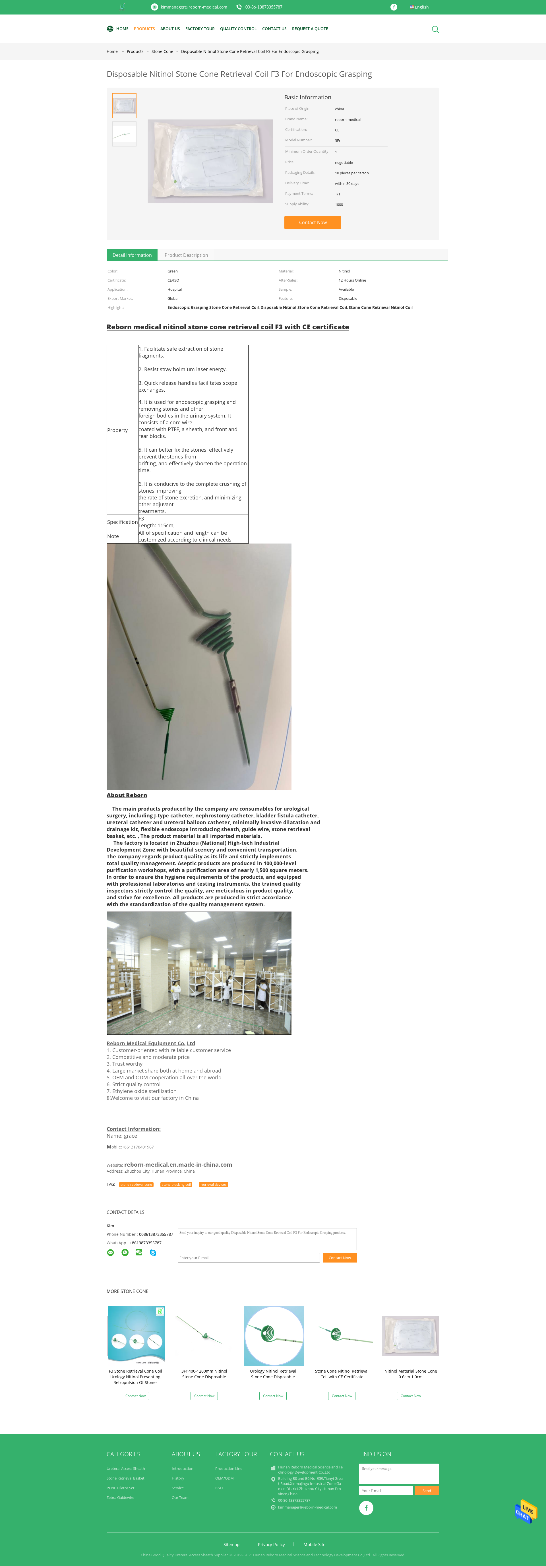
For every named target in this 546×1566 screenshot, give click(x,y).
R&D (219, 1487)
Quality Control (238, 28)
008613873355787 (156, 1234)
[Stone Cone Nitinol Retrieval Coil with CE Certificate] (343, 1335)
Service (178, 1487)
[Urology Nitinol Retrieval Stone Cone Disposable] (274, 1335)
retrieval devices (213, 1184)
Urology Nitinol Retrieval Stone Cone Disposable (273, 1373)
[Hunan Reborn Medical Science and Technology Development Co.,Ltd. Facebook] (395, 7)
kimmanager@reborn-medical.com (194, 7)
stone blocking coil (176, 1184)
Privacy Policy (271, 1544)
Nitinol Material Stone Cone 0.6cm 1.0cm (410, 1373)
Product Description (186, 255)
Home (122, 28)
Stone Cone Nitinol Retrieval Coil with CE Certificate (342, 1373)
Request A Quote (310, 28)
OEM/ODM (224, 1478)
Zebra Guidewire (120, 1497)
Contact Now (313, 222)
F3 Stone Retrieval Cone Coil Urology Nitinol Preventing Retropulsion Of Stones (135, 1376)
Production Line (228, 1468)
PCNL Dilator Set (121, 1487)
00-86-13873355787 (263, 7)
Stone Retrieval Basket (125, 1478)
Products (144, 28)
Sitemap (231, 1544)
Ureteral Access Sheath (126, 1468)
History (178, 1478)
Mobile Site (314, 1544)
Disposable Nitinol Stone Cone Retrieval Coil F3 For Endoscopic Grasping (250, 51)
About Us (170, 28)
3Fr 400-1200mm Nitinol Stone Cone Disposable (204, 1373)
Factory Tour (200, 28)
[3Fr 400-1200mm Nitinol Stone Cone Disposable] (205, 1335)
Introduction (182, 1468)
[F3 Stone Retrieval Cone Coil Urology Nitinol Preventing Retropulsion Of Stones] (136, 1335)
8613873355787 (147, 1242)
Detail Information (132, 255)
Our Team (180, 1497)
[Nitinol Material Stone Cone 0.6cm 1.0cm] (412, 1335)
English (422, 7)
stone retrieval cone (136, 1184)
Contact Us (274, 28)
